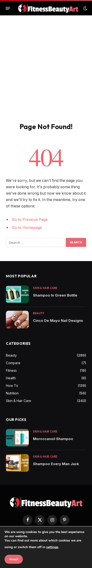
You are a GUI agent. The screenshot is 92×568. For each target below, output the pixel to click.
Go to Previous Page (30, 219)
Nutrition (12, 393)
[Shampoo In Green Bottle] (17, 294)
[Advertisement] (46, 74)
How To (12, 386)
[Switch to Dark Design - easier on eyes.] (84, 8)
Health (11, 378)
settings (52, 547)
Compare (13, 363)
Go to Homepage (27, 227)
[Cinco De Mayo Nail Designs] (17, 319)
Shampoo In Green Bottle (55, 295)
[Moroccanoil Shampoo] (17, 438)
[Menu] (8, 8)
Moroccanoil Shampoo (53, 439)
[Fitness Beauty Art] (48, 8)
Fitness (11, 370)
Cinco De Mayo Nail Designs (58, 320)
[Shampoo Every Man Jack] (17, 463)
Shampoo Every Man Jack (56, 464)
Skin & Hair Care (18, 401)
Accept (13, 559)
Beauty (11, 355)
